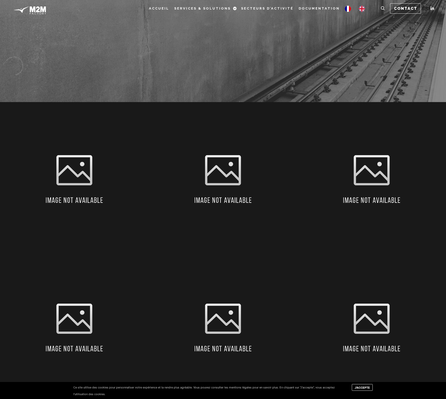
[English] (363, 8)
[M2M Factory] (29, 8)
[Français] (349, 8)
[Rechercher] (382, 8)
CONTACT (405, 8)
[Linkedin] (432, 8)
